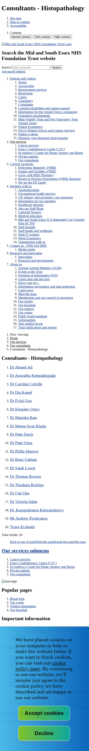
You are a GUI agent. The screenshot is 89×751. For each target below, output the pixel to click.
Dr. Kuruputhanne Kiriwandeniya (36, 510)
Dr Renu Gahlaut (23, 459)
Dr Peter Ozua (21, 443)
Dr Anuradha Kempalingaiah (33, 375)
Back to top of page (23, 542)
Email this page (64, 542)
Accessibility (18, 25)
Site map (15, 18)
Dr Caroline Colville (26, 384)
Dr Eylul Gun (21, 401)
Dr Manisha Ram (23, 417)
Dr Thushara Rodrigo (27, 485)
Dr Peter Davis (21, 434)
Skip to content (20, 22)
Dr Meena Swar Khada (28, 426)
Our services (18, 342)
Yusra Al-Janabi (22, 527)
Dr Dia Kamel (21, 392)
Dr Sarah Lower (22, 468)
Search (6, 67)
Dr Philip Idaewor (24, 451)
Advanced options (13, 71)
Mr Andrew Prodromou (29, 518)
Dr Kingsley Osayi (25, 409)
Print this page (45, 542)
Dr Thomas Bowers (25, 476)
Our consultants (20, 345)
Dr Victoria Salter (23, 501)
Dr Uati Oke (19, 493)
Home (14, 338)
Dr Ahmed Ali (21, 367)
